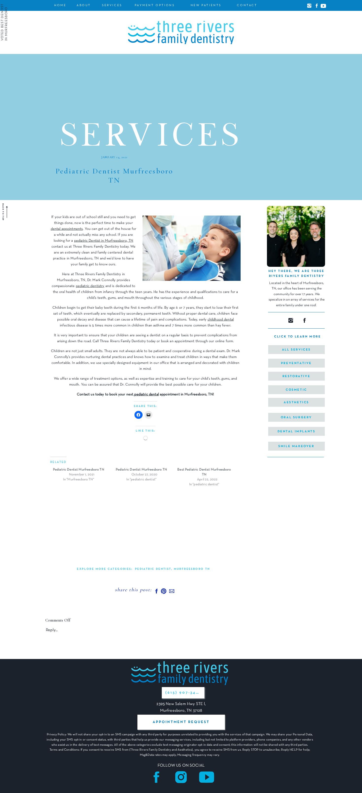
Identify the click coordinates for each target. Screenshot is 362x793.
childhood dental (221, 319)
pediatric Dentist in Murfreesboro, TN (103, 240)
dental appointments (67, 229)
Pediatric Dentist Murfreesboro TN (78, 469)
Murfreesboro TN (192, 569)
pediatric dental (146, 394)
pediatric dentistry (90, 286)
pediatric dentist (153, 569)
